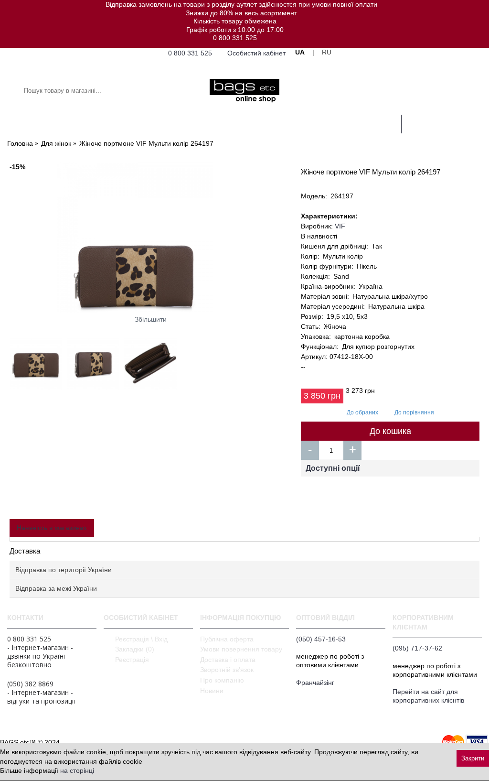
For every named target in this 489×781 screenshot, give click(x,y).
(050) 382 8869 (30, 684)
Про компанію (222, 680)
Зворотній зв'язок (227, 669)
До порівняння (414, 412)
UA (300, 52)
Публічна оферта (227, 639)
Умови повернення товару (241, 649)
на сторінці (77, 770)
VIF (340, 226)
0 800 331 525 (235, 38)
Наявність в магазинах (52, 528)
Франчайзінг (315, 682)
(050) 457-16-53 (321, 639)
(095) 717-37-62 (417, 648)
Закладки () (134, 649)
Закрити (472, 758)
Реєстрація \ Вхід (141, 639)
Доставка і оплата (227, 659)
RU (326, 52)
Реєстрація (132, 659)
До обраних (362, 412)
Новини (211, 690)
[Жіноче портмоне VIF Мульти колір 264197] (150, 238)
